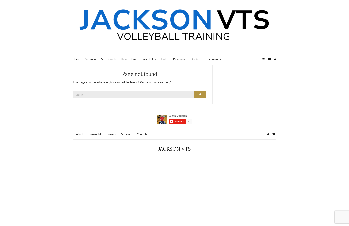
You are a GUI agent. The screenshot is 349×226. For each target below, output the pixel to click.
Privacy (111, 134)
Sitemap (90, 59)
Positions (179, 59)
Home (76, 59)
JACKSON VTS (174, 149)
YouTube (142, 134)
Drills (164, 59)
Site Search (108, 59)
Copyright (94, 134)
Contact (78, 134)
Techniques (213, 59)
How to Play (128, 59)
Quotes (195, 59)
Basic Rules (149, 59)
